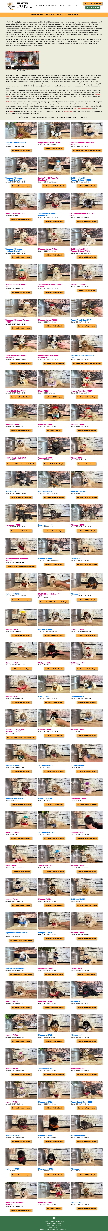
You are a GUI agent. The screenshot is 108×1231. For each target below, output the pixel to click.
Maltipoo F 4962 (77, 865)
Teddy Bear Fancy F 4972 (15, 213)
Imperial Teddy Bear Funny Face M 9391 (15, 356)
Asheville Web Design (46, 1229)
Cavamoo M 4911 (45, 798)
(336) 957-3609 (30, 117)
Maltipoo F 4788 (11, 1035)
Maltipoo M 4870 (12, 594)
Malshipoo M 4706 (45, 1169)
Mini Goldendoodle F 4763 (15, 458)
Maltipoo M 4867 (78, 594)
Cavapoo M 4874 (77, 696)
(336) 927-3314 (52, 117)
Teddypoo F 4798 (12, 424)
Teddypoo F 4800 (45, 458)
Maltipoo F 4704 (11, 1102)
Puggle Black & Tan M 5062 (81, 1102)
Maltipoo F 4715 (77, 932)
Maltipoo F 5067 (44, 663)
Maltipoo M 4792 (12, 765)
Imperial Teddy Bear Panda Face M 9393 (48, 356)
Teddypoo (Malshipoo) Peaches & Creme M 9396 (81, 179)
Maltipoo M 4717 (45, 932)
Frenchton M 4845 (78, 765)
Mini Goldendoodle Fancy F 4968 (48, 595)
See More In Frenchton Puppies (86, 221)
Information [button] (51, 6)
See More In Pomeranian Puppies (87, 838)
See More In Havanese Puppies (54, 635)
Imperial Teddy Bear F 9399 (15, 391)
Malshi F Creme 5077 (79, 284)
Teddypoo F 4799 (77, 1068)
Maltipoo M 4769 (12, 1169)
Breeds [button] (62, 6)
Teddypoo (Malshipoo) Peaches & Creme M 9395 (15, 250)
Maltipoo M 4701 (45, 1102)
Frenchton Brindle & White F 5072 (82, 214)
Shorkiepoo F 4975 (45, 968)
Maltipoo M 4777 (45, 1135)
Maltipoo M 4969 (78, 1202)
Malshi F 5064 (43, 391)
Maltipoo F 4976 (44, 899)
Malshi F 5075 (76, 968)
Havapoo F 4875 (11, 663)
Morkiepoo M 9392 (13, 491)
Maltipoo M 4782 (78, 1001)
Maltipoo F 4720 (77, 730)
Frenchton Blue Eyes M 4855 (16, 798)
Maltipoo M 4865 (45, 558)
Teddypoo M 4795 (45, 1068)
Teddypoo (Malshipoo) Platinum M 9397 (46, 214)
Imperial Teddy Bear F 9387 (81, 391)
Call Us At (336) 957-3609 (93, 4)
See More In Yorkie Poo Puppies (87, 805)
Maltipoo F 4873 (77, 525)
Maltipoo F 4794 (11, 1068)
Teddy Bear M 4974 (78, 491)
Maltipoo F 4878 (11, 629)
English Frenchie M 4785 (14, 968)
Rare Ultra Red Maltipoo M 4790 (15, 143)
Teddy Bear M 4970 (45, 832)
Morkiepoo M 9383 (45, 491)
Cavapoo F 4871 (44, 730)
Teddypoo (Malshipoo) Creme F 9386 (49, 285)
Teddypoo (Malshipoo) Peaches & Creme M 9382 (15, 179)
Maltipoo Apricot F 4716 (47, 249)
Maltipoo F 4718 (11, 1001)
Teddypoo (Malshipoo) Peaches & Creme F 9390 (80, 250)
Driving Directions (93, 7)
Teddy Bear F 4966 (78, 663)
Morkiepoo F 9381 (12, 525)
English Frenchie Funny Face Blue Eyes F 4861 (48, 179)
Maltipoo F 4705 (11, 696)
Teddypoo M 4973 (78, 899)
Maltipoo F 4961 (11, 899)
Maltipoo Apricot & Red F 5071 (15, 285)
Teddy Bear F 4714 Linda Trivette (14, 1203)
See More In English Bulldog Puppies (54, 186)
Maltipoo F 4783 (77, 424)
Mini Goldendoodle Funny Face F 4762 (82, 143)
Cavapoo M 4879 (45, 696)
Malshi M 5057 (77, 558)
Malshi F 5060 (10, 865)
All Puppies (40, 6)
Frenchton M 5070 (45, 525)
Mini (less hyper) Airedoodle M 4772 (82, 356)
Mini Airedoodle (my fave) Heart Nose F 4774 (15, 731)
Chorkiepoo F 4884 (78, 798)
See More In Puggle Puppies (54, 148)
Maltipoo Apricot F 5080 (47, 320)
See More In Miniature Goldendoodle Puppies (87, 150)
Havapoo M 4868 (45, 629)
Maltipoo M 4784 (45, 1035)
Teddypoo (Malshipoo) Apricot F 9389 (17, 321)
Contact (77, 6)
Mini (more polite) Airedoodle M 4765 (16, 559)
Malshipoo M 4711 (78, 1169)
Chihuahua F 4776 (45, 1202)
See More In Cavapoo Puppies (54, 702)
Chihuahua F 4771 (45, 424)
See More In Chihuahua (54, 430)
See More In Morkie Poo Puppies (21, 497)
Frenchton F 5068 (45, 1001)
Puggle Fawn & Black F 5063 (49, 142)
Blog (70, 6)
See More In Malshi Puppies (86, 290)
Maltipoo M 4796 (78, 1035)
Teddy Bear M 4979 (45, 765)
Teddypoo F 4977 (12, 832)
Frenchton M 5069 (78, 1135)
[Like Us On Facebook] (54, 1218)
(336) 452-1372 (82, 117)
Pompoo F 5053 (77, 832)
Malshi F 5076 (76, 458)
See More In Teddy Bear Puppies (21, 219)
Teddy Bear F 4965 (45, 865)
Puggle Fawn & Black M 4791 (82, 320)
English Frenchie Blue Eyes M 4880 (16, 933)
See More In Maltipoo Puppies (21, 150)
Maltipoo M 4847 (12, 1135)
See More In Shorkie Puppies (54, 974)
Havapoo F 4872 (77, 629)
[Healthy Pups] (20, 5)
